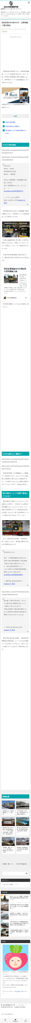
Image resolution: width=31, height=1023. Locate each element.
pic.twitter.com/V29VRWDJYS (13, 191)
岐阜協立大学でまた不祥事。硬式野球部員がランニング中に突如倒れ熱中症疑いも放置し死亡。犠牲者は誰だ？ (8, 831)
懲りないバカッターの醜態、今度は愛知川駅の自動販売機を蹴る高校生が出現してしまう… (19, 898)
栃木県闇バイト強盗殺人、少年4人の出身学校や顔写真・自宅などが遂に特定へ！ (19, 915)
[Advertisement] (15, 54)
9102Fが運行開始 (10, 122)
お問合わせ (15, 1021)
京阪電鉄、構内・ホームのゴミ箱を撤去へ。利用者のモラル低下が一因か (8, 850)
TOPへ (25, 1021)
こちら (17, 991)
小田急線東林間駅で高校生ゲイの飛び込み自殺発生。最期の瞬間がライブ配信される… (19, 932)
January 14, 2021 (9, 584)
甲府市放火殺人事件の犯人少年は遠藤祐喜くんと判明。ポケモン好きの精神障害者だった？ (19, 906)
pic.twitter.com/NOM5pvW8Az (13, 574)
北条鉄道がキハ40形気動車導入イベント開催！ (8, 812)
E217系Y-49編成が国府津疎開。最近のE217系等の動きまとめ (23, 864)
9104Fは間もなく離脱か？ (12, 126)
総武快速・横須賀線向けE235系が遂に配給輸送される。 (22, 849)
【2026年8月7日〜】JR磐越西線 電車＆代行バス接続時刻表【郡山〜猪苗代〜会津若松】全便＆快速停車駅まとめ (19, 923)
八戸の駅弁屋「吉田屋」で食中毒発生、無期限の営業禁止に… (22, 812)
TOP (9, 1005)
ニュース (4, 31)
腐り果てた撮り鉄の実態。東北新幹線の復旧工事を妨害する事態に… (22, 830)
